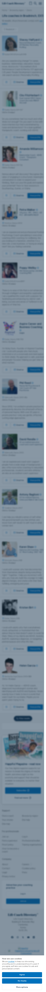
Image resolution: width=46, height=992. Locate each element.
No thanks (22, 981)
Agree (22, 975)
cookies (11, 961)
